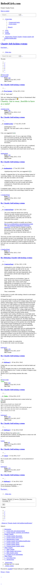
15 (9, 196)
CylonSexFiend (5, 195)
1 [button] (4, 63)
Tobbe (2, 381)
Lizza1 (3, 441)
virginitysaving (5, 109)
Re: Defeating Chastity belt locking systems (16, 258)
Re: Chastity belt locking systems (13, 85)
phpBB (10, 569)
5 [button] (4, 70)
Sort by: (16, 499)
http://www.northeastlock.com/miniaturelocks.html (18, 224)
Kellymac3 (4, 347)
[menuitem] (14, 22)
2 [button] (4, 65)
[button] (4, 62)
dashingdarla (4, 153)
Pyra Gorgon (4, 76)
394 (9, 78)
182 (9, 110)
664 (9, 383)
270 (9, 349)
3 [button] (4, 67)
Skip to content (5, 11)
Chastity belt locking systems (14, 44)
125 (9, 155)
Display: (4, 499)
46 (9, 442)
